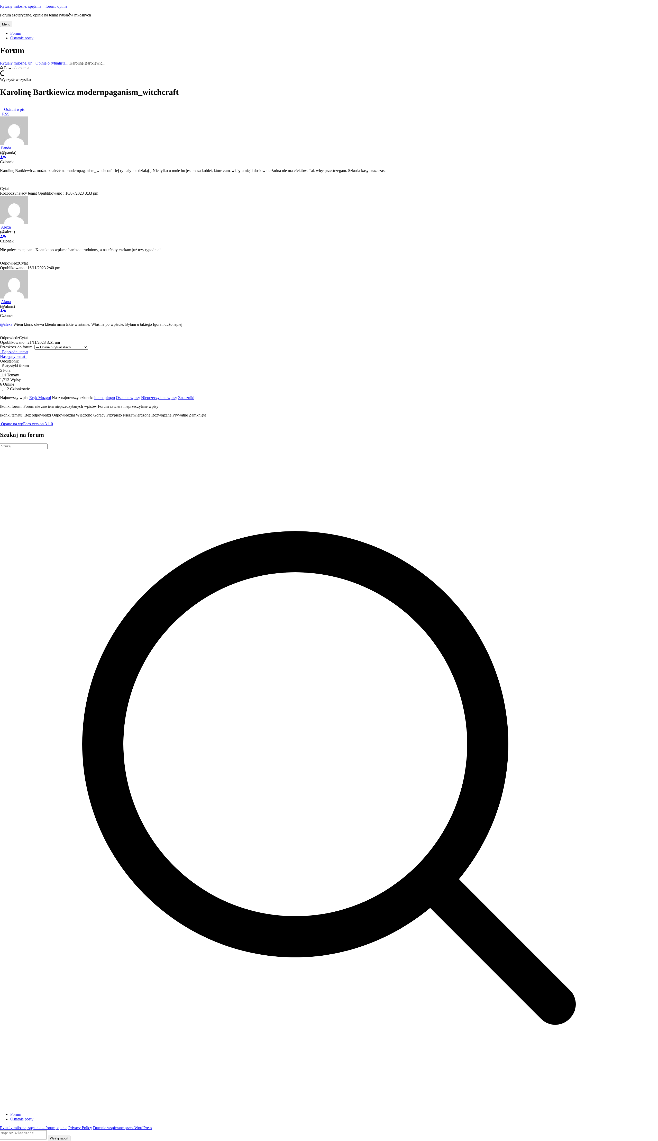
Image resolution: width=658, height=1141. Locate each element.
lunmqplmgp (104, 397)
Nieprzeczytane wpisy (159, 397)
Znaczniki (186, 397)
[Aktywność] (4, 157)
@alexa (6, 324)
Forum (15, 33)
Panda (6, 148)
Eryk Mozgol (40, 397)
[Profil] (1, 157)
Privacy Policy (80, 1128)
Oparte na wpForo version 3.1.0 (26, 424)
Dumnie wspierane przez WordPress (122, 1128)
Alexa (6, 227)
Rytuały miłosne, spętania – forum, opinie (33, 6)
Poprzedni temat (14, 352)
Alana (6, 302)
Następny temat (13, 356)
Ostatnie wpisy (128, 397)
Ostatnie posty (21, 38)
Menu (6, 24)
